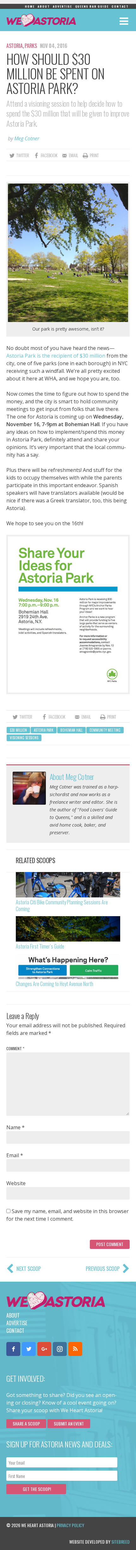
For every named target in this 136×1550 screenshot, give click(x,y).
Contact (120, 6)
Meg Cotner (26, 138)
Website (16, 1183)
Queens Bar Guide (92, 6)
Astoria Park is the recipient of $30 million (55, 355)
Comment (15, 1048)
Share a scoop (26, 1423)
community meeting (105, 730)
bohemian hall (71, 730)
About (44, 6)
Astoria (14, 46)
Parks (31, 46)
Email (14, 1155)
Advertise (62, 6)
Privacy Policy (70, 1525)
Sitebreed (120, 1541)
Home (29, 6)
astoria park (43, 730)
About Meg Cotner (72, 776)
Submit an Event (69, 1423)
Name (15, 1127)
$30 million (18, 730)
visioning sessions (24, 737)
